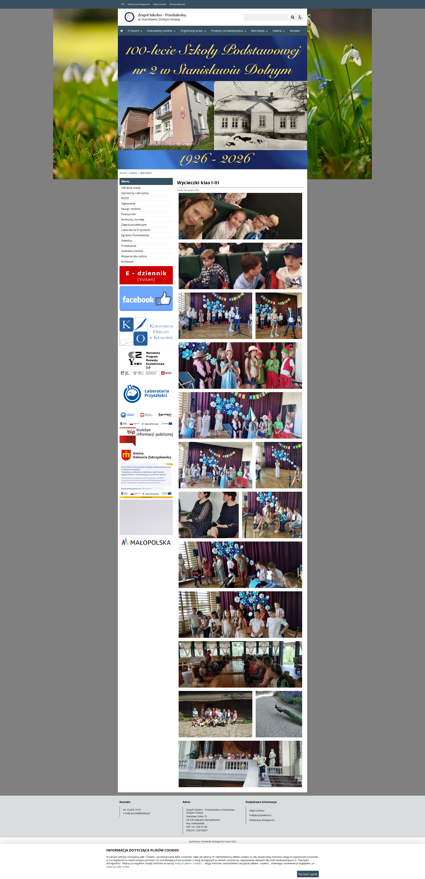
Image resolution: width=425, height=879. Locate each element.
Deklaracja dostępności (139, 4)
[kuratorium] (146, 345)
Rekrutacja (257, 31)
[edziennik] (146, 283)
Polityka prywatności (260, 815)
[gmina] (146, 461)
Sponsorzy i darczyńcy (135, 193)
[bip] (146, 445)
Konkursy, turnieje (132, 219)
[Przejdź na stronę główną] (121, 31)
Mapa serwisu (159, 4)
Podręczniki (128, 214)
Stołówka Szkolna (132, 251)
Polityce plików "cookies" (189, 863)
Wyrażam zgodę (308, 874)
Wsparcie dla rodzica (134, 256)
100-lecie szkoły (131, 188)
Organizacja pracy (191, 31)
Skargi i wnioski (131, 209)
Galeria (277, 31)
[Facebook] (146, 315)
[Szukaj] (292, 17)
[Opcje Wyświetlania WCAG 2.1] (300, 17)
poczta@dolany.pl (140, 813)
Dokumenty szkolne (159, 31)
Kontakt (295, 31)
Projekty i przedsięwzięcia (227, 31)
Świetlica (126, 240)
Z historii (133, 31)
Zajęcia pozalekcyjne (134, 224)
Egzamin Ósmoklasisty (135, 235)
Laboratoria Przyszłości (135, 230)
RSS (122, 4)
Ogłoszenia (128, 203)
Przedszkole (128, 246)
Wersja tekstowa (177, 4)
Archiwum (127, 261)
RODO (125, 198)
